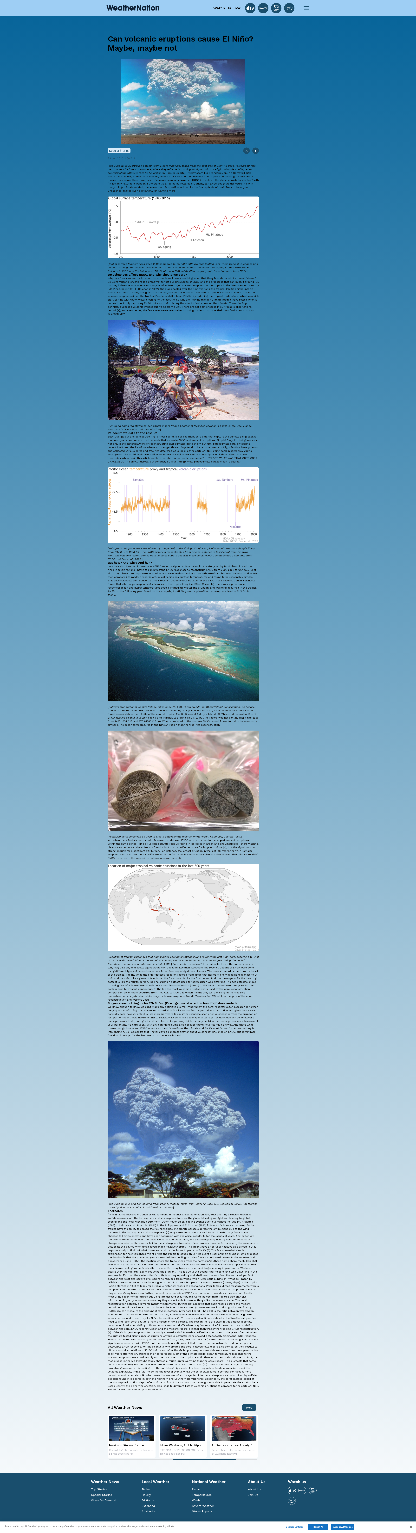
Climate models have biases (229, 299)
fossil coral (167, 436)
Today (146, 1489)
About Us (254, 1489)
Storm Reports (202, 1511)
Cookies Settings (294, 1527)
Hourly (146, 1494)
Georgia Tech (232, 836)
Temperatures (202, 1494)
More (249, 1407)
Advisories (149, 1511)
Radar (196, 1489)
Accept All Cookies (343, 1527)
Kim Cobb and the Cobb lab (142, 429)
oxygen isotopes (202, 552)
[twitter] (246, 151)
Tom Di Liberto (175, 172)
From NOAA (144, 172)
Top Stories (99, 1489)
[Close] (410, 1527)
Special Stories (101, 1494)
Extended (148, 1506)
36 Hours (148, 1500)
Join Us (253, 1494)
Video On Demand (103, 1500)
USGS (130, 172)
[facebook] (256, 151)
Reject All (318, 1527)
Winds (196, 1500)
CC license (248, 706)
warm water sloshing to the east (150, 299)
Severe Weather (203, 1506)
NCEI (243, 271)
